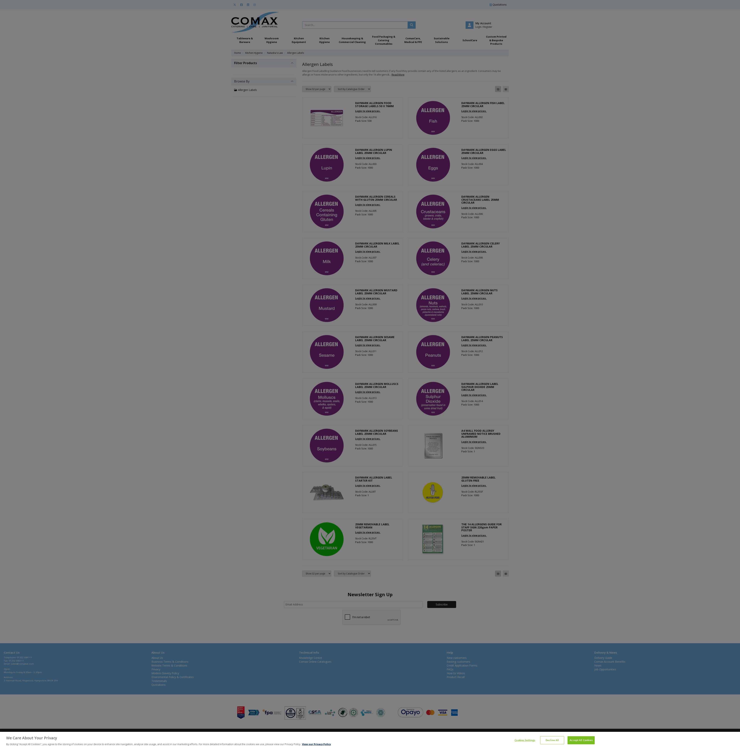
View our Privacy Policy (316, 744)
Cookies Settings (525, 740)
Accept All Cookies (581, 740)
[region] (370, 740)
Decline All (552, 740)
